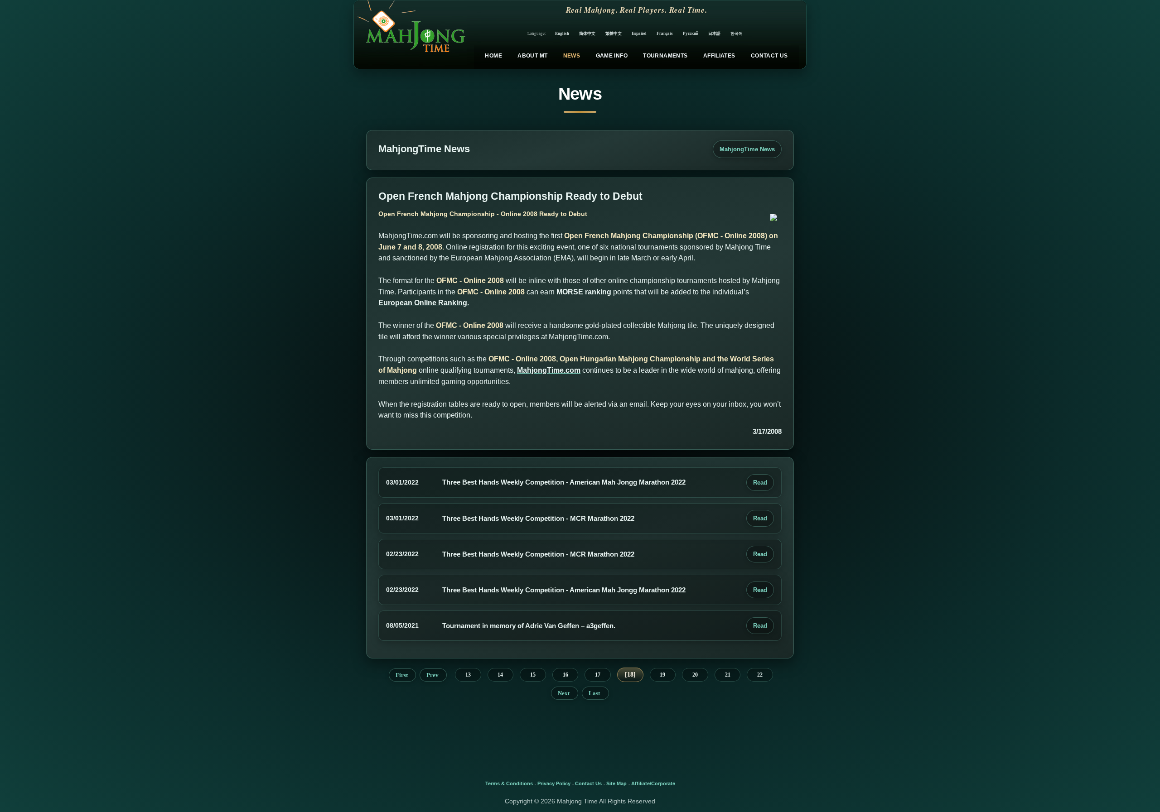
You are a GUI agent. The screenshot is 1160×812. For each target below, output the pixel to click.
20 (695, 675)
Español (639, 33)
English (562, 33)
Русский (690, 33)
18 (630, 674)
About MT (532, 56)
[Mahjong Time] (410, 34)
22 (760, 675)
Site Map (616, 783)
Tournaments (665, 56)
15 (533, 675)
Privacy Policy (553, 783)
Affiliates (719, 56)
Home (493, 56)
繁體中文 (613, 33)
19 (662, 675)
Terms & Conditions (509, 783)
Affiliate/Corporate (653, 783)
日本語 (714, 33)
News (571, 56)
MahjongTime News (747, 149)
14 (500, 675)
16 (565, 675)
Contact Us (769, 56)
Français (665, 33)
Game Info (612, 56)
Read (760, 482)
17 (597, 675)
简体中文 (587, 33)
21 (727, 675)
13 (468, 675)
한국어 (736, 33)
